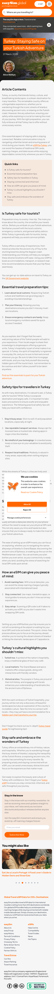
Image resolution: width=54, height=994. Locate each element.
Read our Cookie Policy (32, 492)
